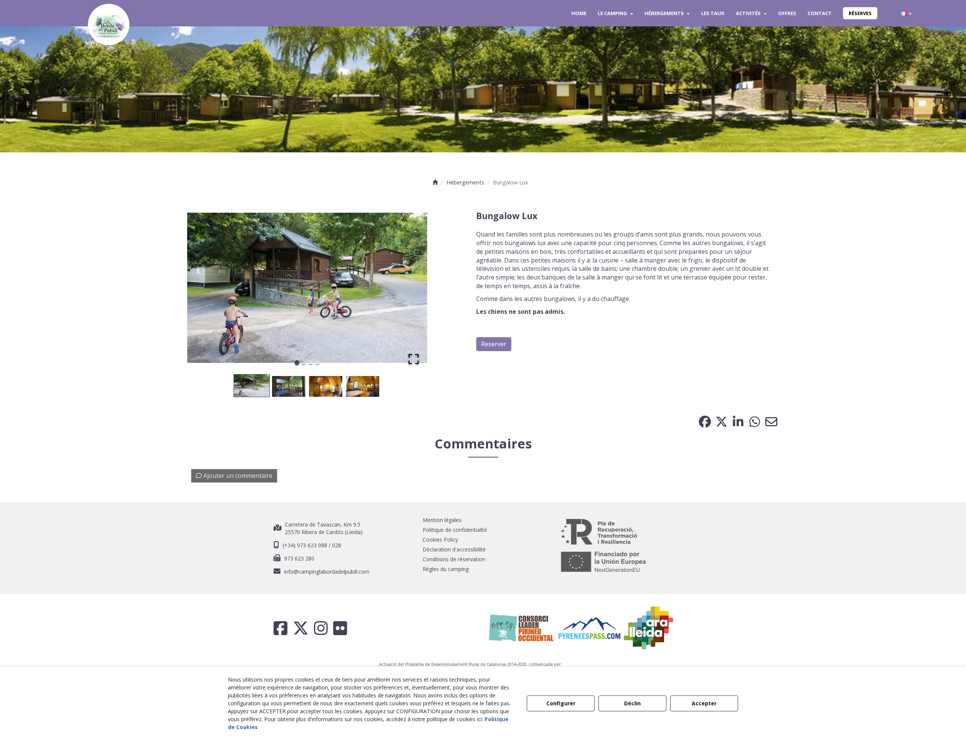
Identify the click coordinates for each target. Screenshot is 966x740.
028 (336, 545)
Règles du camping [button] (446, 569)
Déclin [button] (632, 703)
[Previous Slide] (203, 288)
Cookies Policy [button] (440, 539)
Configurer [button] (560, 703)
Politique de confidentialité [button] (455, 529)
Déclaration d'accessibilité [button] (454, 549)
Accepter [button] (704, 703)
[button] (108, 24)
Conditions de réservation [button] (454, 559)
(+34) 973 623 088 (306, 545)
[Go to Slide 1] (297, 362)
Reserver (493, 344)
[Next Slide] (410, 288)
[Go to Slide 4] (317, 362)
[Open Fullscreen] (413, 359)
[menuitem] (579, 13)
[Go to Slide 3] (310, 362)
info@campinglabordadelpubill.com (326, 571)
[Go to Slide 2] (304, 362)
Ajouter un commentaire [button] (237, 475)
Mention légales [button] (442, 520)
